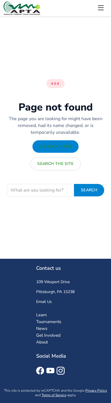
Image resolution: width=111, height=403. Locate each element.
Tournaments (48, 321)
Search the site (55, 163)
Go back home (55, 146)
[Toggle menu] (101, 8)
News (41, 328)
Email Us (44, 301)
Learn (41, 315)
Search (89, 190)
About (42, 342)
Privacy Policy (96, 390)
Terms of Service (54, 395)
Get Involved (48, 335)
